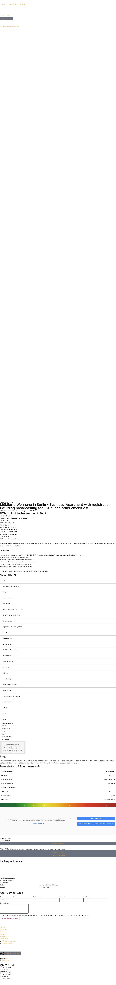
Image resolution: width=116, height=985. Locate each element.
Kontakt (22, 4)
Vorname (10, 897)
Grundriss (16, 26)
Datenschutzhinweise (17, 915)
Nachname (37, 897)
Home (4, 4)
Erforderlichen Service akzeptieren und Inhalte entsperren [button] (96, 823)
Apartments (12, 4)
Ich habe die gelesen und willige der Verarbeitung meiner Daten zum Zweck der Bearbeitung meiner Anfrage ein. (45, 915)
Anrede (3, 897)
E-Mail (62, 897)
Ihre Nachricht (5, 903)
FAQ (8, 15)
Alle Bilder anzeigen (6, 26)
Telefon (86, 897)
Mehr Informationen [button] (38, 823)
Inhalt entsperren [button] (96, 818)
